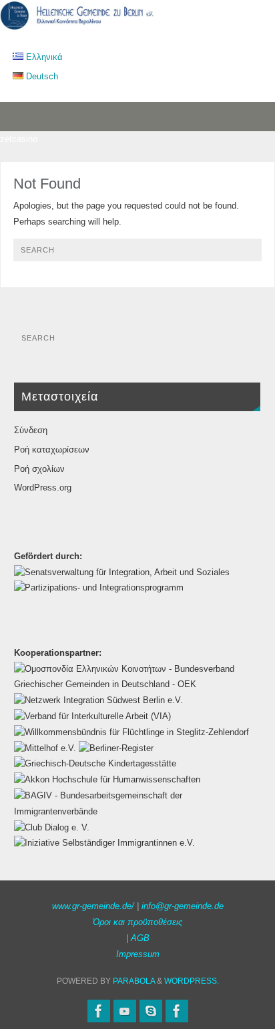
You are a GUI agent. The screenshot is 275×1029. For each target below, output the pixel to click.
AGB (140, 938)
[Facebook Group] (177, 1011)
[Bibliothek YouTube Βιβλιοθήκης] (124, 1011)
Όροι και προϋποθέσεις (137, 922)
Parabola (134, 981)
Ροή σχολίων (39, 469)
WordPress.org (42, 488)
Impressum (138, 954)
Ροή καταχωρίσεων (51, 450)
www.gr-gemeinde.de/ (93, 906)
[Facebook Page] (98, 1011)
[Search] (245, 254)
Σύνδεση (30, 430)
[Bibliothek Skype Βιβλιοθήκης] (151, 1011)
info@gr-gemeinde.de (183, 906)
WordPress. (191, 981)
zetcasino (18, 139)
